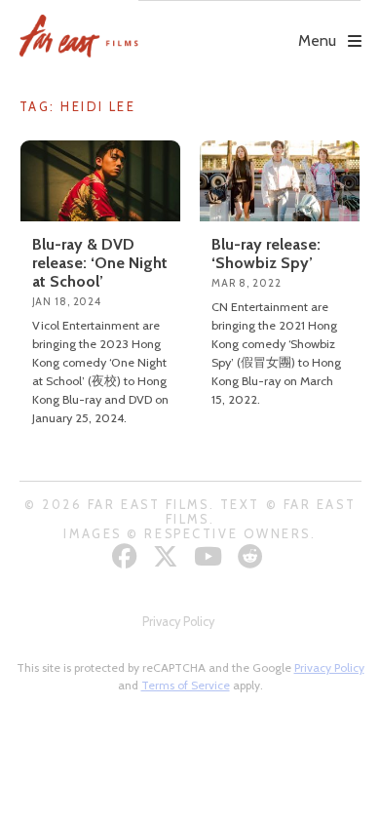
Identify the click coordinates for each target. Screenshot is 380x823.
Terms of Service (185, 685)
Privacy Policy (178, 621)
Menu (317, 40)
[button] (249, 26)
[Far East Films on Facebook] (127, 556)
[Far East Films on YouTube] (210, 556)
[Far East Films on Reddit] (253, 556)
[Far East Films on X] (168, 556)
